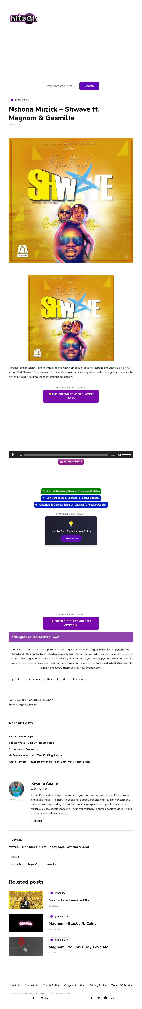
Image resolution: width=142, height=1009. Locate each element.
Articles (38, 820)
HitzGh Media (40, 998)
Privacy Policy (97, 985)
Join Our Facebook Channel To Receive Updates (73, 498)
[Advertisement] (71, 55)
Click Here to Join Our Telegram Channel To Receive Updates (73, 504)
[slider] (127, 454)
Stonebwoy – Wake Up (23, 749)
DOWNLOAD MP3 (73, 461)
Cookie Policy (51, 985)
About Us (14, 985)
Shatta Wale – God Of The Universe (31, 743)
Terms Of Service (121, 985)
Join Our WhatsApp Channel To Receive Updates (73, 491)
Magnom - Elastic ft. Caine (72, 923)
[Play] (13, 454)
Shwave (78, 679)
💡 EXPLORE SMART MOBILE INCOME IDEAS (71, 396)
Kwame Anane (44, 783)
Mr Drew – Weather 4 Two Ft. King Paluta (35, 755)
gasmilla (16, 679)
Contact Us (31, 985)
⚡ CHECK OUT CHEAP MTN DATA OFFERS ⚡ (71, 623)
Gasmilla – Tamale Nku (69, 900)
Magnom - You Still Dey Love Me (78, 947)
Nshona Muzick (56, 679)
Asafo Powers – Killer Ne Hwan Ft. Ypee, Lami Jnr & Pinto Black (49, 761)
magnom (34, 679)
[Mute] (119, 454)
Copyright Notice (74, 985)
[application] (71, 454)
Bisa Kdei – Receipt (21, 736)
